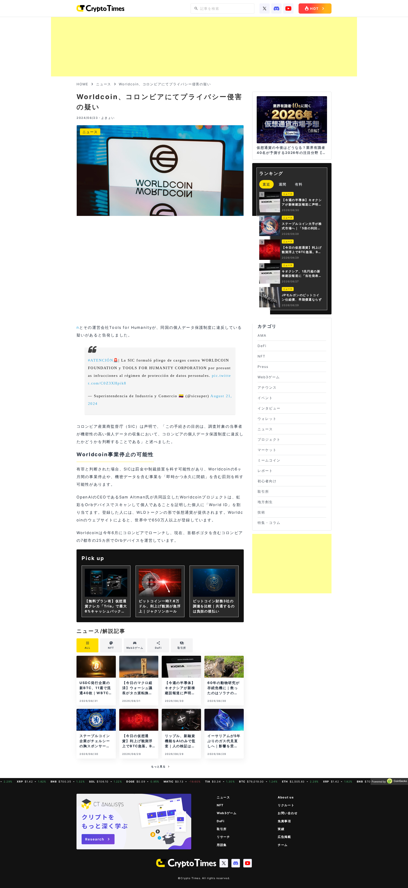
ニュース (103, 84)
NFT (261, 356)
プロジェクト (269, 439)
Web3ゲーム (269, 377)
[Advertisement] (204, 46)
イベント (265, 398)
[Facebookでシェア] (161, 305)
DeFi (262, 346)
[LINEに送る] (173, 305)
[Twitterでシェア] (149, 305)
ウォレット (267, 419)
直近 (266, 184)
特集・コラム (269, 523)
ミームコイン (269, 460)
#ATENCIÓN (100, 360)
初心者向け (267, 481)
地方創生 (265, 502)
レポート (265, 471)
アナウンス (267, 387)
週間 (282, 184)
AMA (262, 335)
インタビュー (269, 408)
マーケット (267, 450)
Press (263, 366)
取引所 (263, 491)
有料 (299, 184)
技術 (261, 512)
